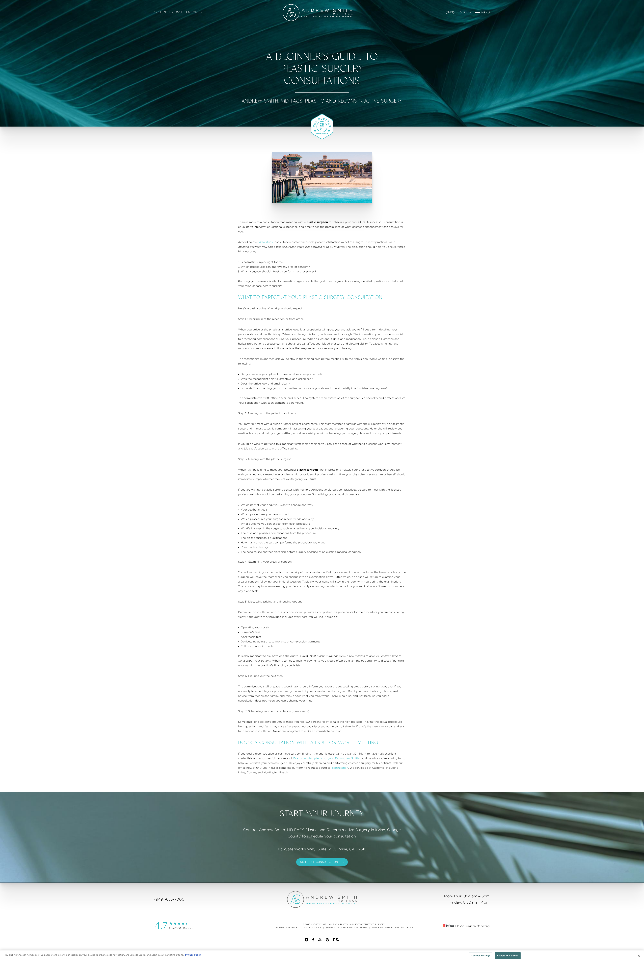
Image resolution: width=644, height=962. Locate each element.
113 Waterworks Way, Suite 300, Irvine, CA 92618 (322, 849)
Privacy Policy (312, 928)
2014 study (266, 242)
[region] (322, 956)
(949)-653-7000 (458, 12)
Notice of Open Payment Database (392, 928)
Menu (485, 12)
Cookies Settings (480, 956)
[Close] (638, 955)
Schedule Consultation (176, 12)
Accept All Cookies (508, 956)
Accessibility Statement (352, 928)
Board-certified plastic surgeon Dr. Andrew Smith (326, 758)
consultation (340, 767)
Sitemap (330, 928)
